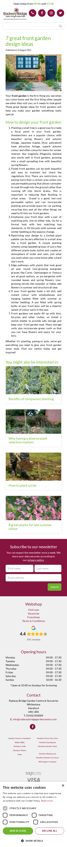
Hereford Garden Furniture (47, 757)
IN (51, 13)
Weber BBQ (19, 742)
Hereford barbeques (47, 742)
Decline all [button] (49, 830)
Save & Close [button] (18, 830)
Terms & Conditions (33, 620)
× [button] (62, 785)
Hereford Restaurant (47, 754)
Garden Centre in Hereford (19, 738)
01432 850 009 (32, 13)
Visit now (33, 609)
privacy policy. (36, 560)
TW (60, 13)
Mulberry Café (19, 746)
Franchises (33, 617)
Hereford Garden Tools (47, 746)
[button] (33, 840)
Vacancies (33, 613)
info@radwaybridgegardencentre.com (35, 719)
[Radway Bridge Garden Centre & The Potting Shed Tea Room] (15, 13)
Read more (47, 800)
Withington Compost (47, 762)
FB (42, 13)
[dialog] (33, 814)
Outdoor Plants (19, 750)
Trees (19, 754)
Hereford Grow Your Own (47, 738)
